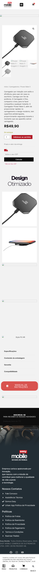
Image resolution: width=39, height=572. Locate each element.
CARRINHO (23, 569)
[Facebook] (11, 552)
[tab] (5, 343)
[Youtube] (22, 552)
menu (4, 569)
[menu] (4, 566)
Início (6, 87)
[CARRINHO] (23, 566)
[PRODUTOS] (13, 566)
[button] (21, 4)
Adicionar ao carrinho (22, 137)
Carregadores (14, 87)
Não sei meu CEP (10, 164)
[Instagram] (16, 552)
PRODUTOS (13, 569)
